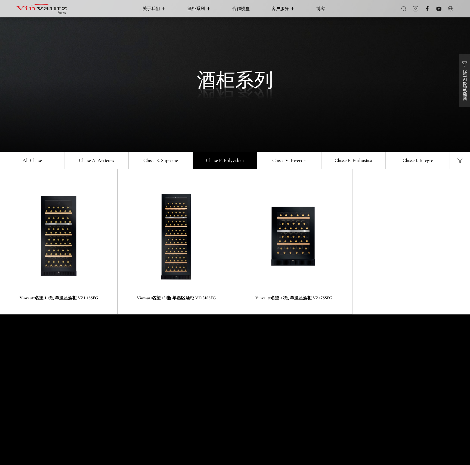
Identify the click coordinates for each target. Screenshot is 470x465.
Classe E (354, 160)
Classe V (289, 160)
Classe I (418, 160)
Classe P (225, 160)
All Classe (32, 160)
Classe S (160, 160)
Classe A (96, 160)
